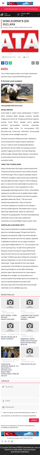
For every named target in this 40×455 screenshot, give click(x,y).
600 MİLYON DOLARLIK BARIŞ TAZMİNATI (9, 338)
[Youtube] (12, 441)
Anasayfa (5, 27)
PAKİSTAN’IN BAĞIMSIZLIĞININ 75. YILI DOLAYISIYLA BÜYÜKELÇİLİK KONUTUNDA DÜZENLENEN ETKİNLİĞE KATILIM (10, 370)
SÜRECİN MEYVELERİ (28, 364)
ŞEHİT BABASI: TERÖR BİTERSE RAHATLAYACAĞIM (9, 317)
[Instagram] (8, 441)
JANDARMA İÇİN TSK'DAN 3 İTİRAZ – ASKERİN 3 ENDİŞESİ (30, 317)
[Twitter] (5, 441)
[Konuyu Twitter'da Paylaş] (6, 63)
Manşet (9, 360)
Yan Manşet (15, 360)
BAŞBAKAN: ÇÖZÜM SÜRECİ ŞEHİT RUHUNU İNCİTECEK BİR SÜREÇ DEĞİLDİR (29, 341)
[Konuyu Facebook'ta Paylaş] (2, 63)
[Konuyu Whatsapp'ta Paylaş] (10, 63)
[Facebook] (2, 441)
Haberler (11, 27)
